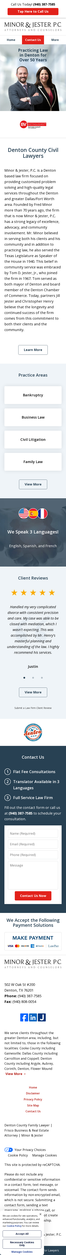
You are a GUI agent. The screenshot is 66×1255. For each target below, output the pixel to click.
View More (33, 484)
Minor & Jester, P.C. (47, 1234)
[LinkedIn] (33, 1017)
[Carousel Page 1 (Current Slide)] (24, 677)
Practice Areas (33, 375)
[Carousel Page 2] (33, 677)
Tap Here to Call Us (33, 11)
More (55, 40)
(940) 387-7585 (29, 996)
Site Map (33, 1105)
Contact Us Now (33, 896)
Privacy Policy (33, 1099)
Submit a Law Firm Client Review (33, 708)
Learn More (33, 350)
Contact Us (33, 40)
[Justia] (42, 1017)
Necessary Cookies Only (22, 1244)
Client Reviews (33, 578)
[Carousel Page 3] (41, 677)
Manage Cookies (44, 1155)
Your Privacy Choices (30, 1150)
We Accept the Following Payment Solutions (33, 922)
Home (11, 40)
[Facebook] (24, 1017)
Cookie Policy (18, 1155)
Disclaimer (33, 1093)
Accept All (22, 1233)
